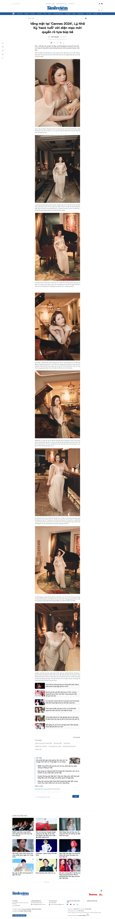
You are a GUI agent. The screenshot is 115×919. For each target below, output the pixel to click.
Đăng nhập (37, 789)
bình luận (63, 42)
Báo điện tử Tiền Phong (57, 8)
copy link (57, 42)
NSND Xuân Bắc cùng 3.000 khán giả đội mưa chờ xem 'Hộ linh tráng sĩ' (22, 833)
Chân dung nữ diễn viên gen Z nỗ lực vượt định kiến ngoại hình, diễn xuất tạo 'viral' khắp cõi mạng (61, 709)
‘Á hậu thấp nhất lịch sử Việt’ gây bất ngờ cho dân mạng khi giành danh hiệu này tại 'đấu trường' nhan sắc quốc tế (62, 718)
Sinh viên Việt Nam (20, 894)
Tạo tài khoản (46, 789)
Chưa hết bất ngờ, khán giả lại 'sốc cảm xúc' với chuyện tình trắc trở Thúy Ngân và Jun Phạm (51, 761)
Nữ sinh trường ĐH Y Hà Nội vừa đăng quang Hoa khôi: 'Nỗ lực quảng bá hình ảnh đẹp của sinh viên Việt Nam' (69, 875)
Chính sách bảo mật (92, 901)
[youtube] (102, 4)
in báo (60, 42)
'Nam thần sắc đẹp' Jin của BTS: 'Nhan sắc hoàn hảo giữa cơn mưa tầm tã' (69, 855)
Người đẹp (37, 129)
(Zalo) (41, 902)
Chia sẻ (2, 47)
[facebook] (99, 4)
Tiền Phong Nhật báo (61, 3)
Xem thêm (101, 14)
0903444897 (53, 902)
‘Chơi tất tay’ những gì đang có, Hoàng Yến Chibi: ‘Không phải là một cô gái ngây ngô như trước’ (62, 685)
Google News (86, 18)
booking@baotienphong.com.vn (39, 904)
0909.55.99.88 (36, 902)
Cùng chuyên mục (19, 816)
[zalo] (78, 904)
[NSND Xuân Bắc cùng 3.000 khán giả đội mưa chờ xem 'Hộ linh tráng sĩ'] (23, 824)
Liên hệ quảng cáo (36, 901)
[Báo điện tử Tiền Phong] (93, 895)
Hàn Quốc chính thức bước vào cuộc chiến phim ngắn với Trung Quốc (22, 855)
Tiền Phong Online (50, 3)
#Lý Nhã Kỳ (67, 743)
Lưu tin (2, 50)
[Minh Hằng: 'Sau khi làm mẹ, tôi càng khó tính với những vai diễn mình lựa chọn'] (70, 824)
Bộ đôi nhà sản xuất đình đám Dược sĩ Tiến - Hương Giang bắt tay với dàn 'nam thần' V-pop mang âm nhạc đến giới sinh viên (61, 694)
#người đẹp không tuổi (69, 746)
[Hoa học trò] (101, 895)
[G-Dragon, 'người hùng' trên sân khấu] (46, 845)
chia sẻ (51, 42)
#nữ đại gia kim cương (55, 746)
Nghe (2, 43)
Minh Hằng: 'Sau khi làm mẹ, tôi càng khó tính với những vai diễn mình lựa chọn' (69, 833)
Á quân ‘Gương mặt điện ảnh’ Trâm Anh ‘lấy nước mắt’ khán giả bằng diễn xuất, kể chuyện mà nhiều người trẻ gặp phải (58, 777)
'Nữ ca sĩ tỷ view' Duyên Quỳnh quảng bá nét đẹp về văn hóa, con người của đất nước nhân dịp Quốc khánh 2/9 (46, 834)
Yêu (45, 13)
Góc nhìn (39, 13)
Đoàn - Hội (19, 13)
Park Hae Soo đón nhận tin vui (45, 873)
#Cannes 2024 (58, 743)
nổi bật (62, 206)
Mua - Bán (89, 13)
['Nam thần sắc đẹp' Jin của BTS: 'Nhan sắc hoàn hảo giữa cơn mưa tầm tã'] (70, 845)
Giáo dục (33, 13)
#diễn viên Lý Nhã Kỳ (41, 746)
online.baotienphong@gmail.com (57, 904)
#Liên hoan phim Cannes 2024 (43, 743)
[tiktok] (74, 904)
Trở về (2, 58)
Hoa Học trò (71, 3)
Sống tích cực (81, 13)
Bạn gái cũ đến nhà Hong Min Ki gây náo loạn (22, 873)
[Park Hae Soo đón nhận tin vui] (46, 865)
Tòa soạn (14, 901)
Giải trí (49, 13)
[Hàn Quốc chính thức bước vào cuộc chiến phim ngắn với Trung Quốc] (23, 845)
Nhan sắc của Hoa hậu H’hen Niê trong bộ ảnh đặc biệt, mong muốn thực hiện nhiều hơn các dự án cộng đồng (58, 782)
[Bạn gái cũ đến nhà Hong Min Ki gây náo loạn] (23, 865)
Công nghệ (67, 13)
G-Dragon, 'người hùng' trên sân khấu (46, 854)
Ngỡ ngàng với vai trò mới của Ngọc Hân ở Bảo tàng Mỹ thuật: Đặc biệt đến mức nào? (62, 725)
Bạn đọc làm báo (20, 915)
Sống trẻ (26, 13)
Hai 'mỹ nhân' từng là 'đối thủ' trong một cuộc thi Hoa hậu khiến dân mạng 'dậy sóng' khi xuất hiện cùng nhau (62, 702)
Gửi (76, 796)
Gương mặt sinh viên (58, 13)
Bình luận (2, 54)
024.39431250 (17, 905)
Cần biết (95, 13)
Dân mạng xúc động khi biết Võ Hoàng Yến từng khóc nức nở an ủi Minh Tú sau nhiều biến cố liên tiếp (58, 772)
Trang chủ (13, 14)
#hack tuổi (38, 749)
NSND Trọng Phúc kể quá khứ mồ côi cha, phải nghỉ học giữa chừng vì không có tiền (57, 767)
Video (74, 13)
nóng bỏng (50, 54)
